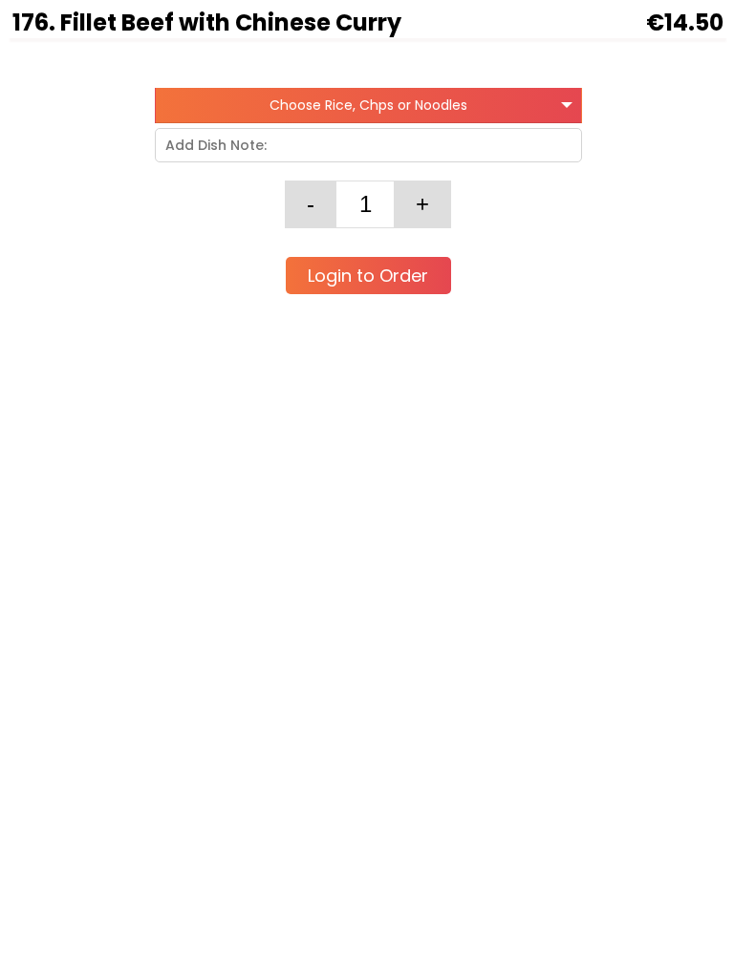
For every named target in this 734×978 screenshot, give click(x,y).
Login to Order (368, 275)
